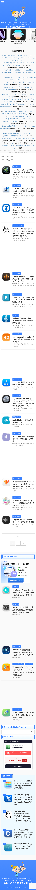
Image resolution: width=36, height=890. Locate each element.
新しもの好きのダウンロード (18, 27)
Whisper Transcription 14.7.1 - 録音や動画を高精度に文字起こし (23, 320)
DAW (29, 408)
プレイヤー (26, 285)
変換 (31, 285)
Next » (18, 536)
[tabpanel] (18, 37)
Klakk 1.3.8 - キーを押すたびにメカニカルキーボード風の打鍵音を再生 (23, 299)
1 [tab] (15, 47)
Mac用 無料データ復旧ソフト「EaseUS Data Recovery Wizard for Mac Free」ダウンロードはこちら (18, 72)
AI (24, 283)
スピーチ (19, 285)
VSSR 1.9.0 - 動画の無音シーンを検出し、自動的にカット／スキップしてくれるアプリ (23, 652)
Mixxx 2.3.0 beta (18, 41)
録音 (15, 198)
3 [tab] (18, 47)
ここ (9, 143)
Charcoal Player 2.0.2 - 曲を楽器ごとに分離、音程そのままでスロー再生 (23, 278)
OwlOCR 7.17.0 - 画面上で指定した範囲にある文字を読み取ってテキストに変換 (23, 609)
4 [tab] (20, 47)
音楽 (15, 179)
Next (34, 38)
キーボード (20, 306)
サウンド (26, 306)
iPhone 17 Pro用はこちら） (22, 116)
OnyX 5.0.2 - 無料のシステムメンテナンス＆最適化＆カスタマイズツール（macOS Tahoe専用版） (23, 799)
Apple (25, 408)
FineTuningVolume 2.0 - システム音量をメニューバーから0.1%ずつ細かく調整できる (23, 592)
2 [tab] (17, 47)
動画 (21, 327)
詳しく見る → (18, 766)
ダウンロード (19, 240)
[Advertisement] (18, 257)
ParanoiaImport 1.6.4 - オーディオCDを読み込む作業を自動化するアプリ (23, 503)
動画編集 (16, 426)
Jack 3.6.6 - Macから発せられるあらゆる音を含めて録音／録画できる (23, 191)
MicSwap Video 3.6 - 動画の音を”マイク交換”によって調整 (23, 439)
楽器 (18, 410)
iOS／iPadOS (27, 344)
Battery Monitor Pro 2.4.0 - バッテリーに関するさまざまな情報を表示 (23, 715)
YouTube (26, 238)
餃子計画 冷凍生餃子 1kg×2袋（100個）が (18, 138)
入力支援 (16, 327)
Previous (2, 38)
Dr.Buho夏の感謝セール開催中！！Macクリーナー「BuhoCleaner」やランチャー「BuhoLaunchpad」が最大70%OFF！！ (18, 57)
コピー (24, 760)
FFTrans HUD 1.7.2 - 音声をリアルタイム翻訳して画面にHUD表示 (23, 846)
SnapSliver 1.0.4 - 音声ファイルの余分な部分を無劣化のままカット (23, 172)
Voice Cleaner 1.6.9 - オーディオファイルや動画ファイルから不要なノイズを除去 (23, 484)
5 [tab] (22, 47)
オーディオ (27, 177)
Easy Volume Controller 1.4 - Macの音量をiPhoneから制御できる (23, 339)
